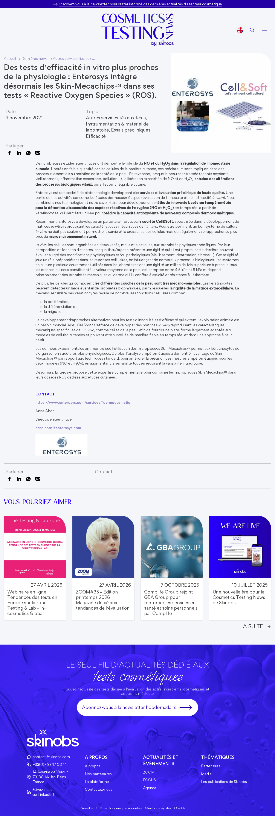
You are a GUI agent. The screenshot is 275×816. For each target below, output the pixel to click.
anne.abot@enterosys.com (58, 428)
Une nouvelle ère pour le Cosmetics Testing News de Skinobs (239, 597)
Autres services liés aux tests (116, 117)
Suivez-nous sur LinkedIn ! (43, 792)
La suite (251, 626)
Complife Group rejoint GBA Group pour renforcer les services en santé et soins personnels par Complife (171, 602)
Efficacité (96, 136)
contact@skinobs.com (51, 757)
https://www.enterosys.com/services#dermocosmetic (82, 402)
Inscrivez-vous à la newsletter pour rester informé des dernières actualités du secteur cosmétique (140, 4)
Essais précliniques (130, 130)
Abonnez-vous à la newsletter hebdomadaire (129, 707)
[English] (240, 30)
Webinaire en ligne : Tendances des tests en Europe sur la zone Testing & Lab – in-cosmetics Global (32, 602)
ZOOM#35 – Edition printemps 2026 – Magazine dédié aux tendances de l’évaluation (103, 600)
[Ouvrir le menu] (264, 30)
